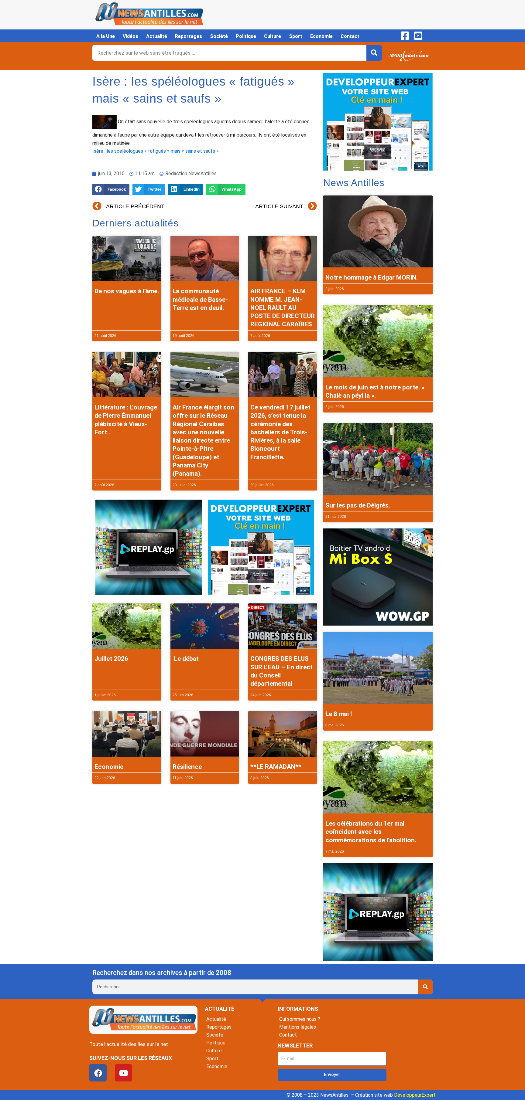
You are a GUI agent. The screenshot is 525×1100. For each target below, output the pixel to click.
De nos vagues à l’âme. (126, 291)
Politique (246, 36)
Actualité (156, 36)
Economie (321, 36)
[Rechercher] (374, 53)
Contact (350, 36)
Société (219, 36)
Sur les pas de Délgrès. (357, 505)
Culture (272, 36)
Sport (295, 36)
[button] (110, 189)
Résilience (187, 766)
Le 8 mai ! (338, 714)
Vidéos (130, 36)
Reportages (188, 36)
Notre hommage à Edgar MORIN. (371, 277)
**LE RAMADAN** (275, 766)
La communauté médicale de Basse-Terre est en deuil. (200, 299)
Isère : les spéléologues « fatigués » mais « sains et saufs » (155, 151)
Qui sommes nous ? (299, 1019)
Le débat (186, 658)
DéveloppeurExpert (415, 1095)
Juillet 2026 (111, 658)
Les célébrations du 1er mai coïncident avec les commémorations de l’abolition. (370, 832)
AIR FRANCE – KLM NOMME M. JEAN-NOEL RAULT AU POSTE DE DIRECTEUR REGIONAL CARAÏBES (282, 307)
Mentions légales (297, 1027)
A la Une (105, 36)
